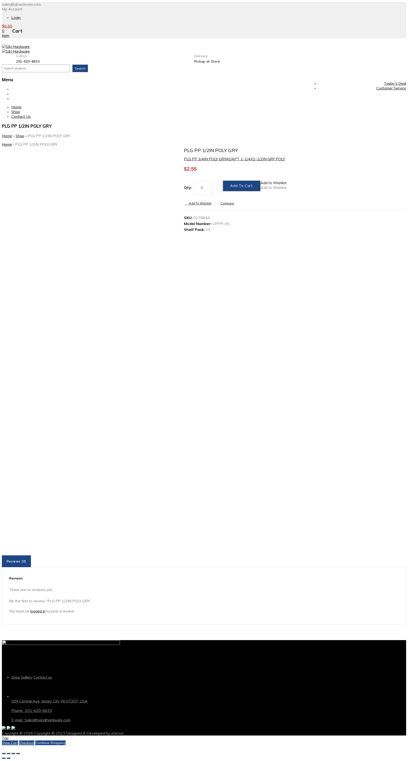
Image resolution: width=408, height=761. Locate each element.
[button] (273, 182)
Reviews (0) (16, 561)
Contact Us (21, 98)
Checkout (26, 743)
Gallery (27, 677)
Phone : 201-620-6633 (31, 710)
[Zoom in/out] (18, 753)
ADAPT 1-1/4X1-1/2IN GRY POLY (255, 159)
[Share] (8, 753)
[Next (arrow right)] (8, 758)
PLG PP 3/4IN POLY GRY (205, 159)
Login (16, 17)
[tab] (17, 561)
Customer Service (391, 88)
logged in (38, 611)
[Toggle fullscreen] (13, 753)
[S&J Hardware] (16, 46)
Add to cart (241, 185)
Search (80, 68)
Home (16, 89)
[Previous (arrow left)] (4, 758)
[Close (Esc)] (4, 753)
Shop (15, 93)
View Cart (10, 743)
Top (5, 737)
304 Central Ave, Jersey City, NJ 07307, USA (49, 701)
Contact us (43, 677)
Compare (227, 203)
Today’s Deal (395, 83)
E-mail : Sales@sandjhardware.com (40, 720)
